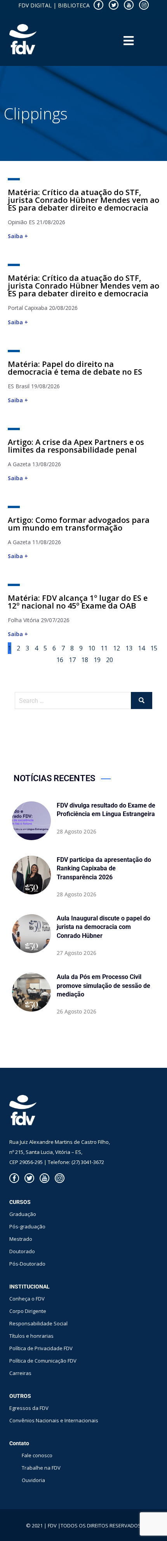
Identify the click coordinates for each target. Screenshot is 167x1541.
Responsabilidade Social (38, 1323)
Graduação (22, 1214)
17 (72, 659)
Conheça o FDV (27, 1298)
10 (91, 647)
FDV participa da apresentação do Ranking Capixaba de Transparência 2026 (104, 868)
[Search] (141, 700)
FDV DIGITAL (35, 5)
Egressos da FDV (29, 1407)
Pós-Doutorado (27, 1263)
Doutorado (22, 1251)
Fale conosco (37, 1455)
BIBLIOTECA (74, 5)
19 (97, 659)
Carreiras (20, 1373)
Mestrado (20, 1238)
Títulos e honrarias (31, 1335)
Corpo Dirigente (27, 1311)
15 (153, 647)
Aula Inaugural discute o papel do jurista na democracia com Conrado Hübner (103, 927)
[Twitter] (113, 5)
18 (84, 659)
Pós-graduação (27, 1226)
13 (128, 647)
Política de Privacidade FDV (41, 1348)
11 (104, 647)
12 (116, 647)
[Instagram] (144, 5)
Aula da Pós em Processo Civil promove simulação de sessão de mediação (103, 985)
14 (141, 647)
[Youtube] (129, 5)
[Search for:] (83, 700)
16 (59, 659)
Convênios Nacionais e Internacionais (53, 1420)
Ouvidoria (33, 1480)
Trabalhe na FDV (41, 1467)
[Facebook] (98, 5)
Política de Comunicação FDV (43, 1360)
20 (109, 659)
